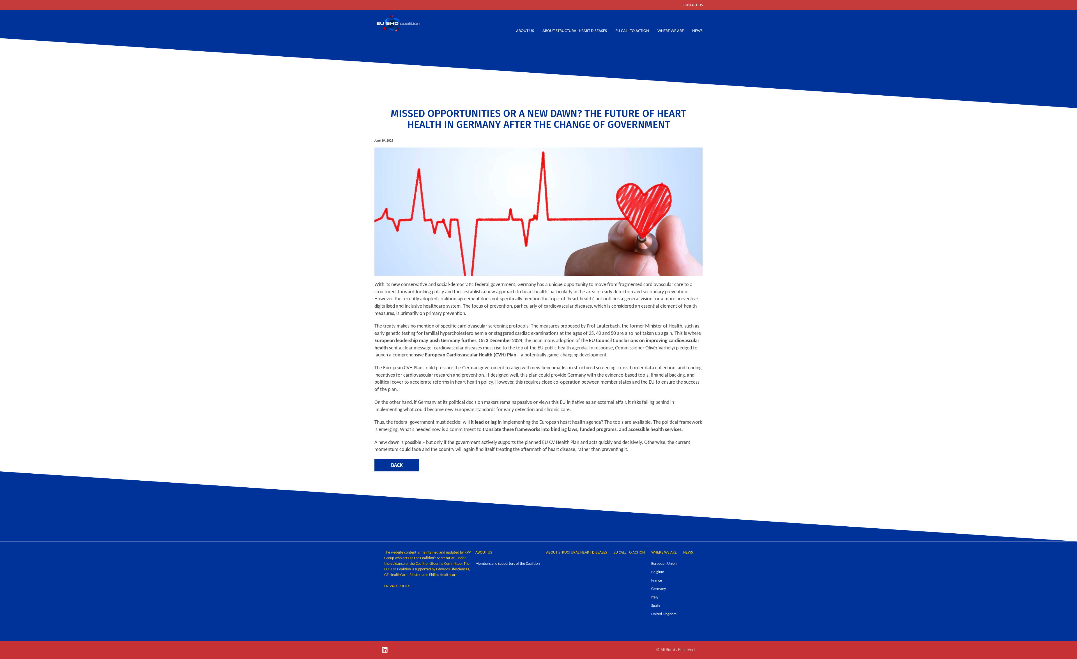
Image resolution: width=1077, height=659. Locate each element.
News (697, 31)
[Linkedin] (384, 650)
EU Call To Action (632, 31)
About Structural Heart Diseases (574, 31)
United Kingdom (663, 614)
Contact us (693, 5)
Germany (658, 589)
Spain (655, 606)
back (397, 465)
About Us (525, 31)
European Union (663, 564)
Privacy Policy (397, 586)
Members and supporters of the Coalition (507, 564)
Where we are (670, 31)
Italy (654, 597)
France (656, 581)
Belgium (657, 572)
